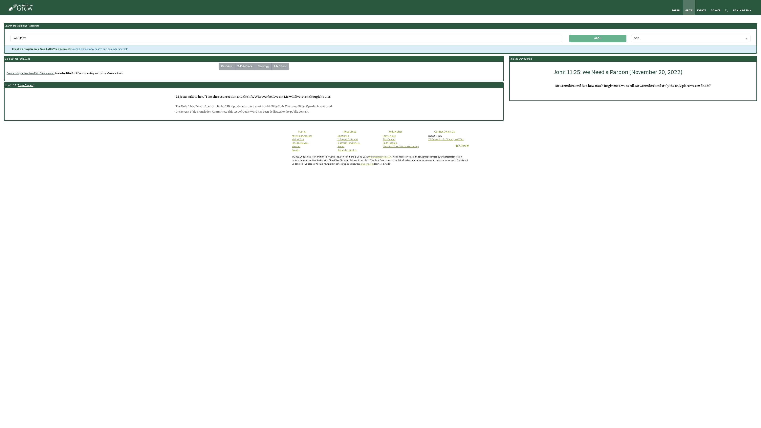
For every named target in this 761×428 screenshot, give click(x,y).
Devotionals (343, 136)
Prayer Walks (389, 136)
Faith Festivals (390, 143)
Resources (349, 132)
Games (340, 146)
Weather (296, 146)
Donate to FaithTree (347, 150)
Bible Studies (389, 139)
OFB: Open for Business (348, 143)
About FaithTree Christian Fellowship (401, 146)
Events (701, 10)
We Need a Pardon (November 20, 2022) (618, 72)
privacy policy (367, 164)
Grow (688, 10)
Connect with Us (444, 132)
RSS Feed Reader (300, 143)
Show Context (25, 85)
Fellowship (395, 132)
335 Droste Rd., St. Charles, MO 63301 (446, 139)
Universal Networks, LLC (380, 157)
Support (295, 150)
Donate (715, 10)
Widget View (298, 139)
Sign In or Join (741, 10)
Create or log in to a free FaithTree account (41, 49)
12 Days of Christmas (347, 139)
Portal (676, 10)
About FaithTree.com (302, 136)
